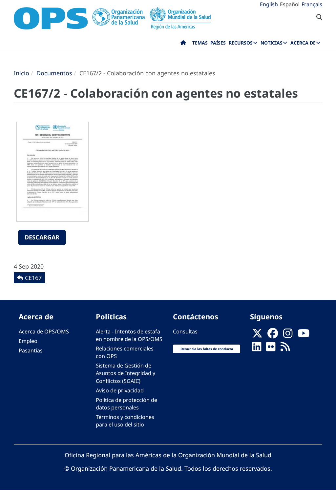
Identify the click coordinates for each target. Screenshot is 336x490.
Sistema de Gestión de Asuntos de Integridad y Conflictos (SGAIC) (125, 373)
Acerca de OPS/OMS (44, 331)
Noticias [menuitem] (272, 43)
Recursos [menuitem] (241, 43)
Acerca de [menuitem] (303, 43)
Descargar (42, 237)
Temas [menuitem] (200, 43)
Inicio (21, 73)
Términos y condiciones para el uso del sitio (125, 420)
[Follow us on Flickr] (270, 348)
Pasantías (31, 350)
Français (312, 4)
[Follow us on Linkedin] (256, 348)
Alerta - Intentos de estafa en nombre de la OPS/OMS (129, 335)
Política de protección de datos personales (126, 403)
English (269, 4)
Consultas (185, 331)
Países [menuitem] (218, 43)
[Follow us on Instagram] (287, 335)
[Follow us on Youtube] (303, 335)
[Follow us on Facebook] (272, 335)
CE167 (33, 278)
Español (290, 4)
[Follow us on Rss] (285, 348)
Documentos (54, 73)
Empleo (28, 341)
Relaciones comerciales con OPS (125, 352)
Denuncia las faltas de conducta (206, 349)
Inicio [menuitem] (183, 44)
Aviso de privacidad (120, 390)
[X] (257, 335)
